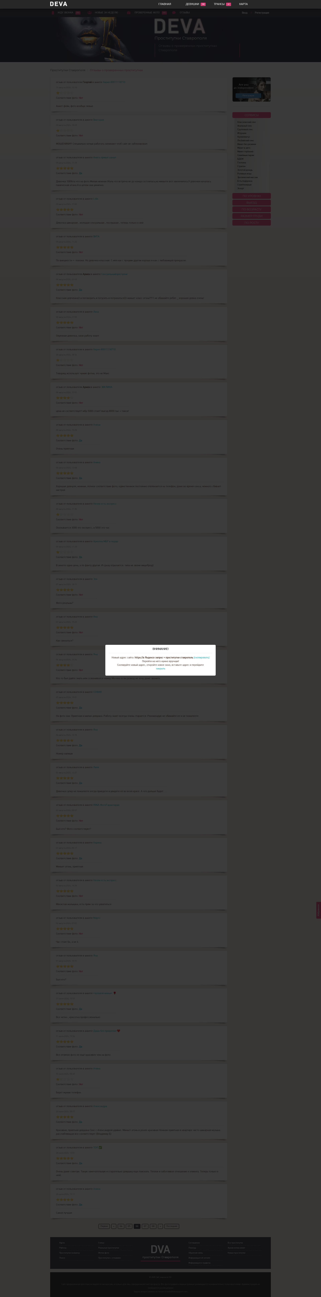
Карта (243, 4)
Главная (164, 4)
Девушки (192, 4)
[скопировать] (201, 657)
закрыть (160, 668)
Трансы (219, 4)
